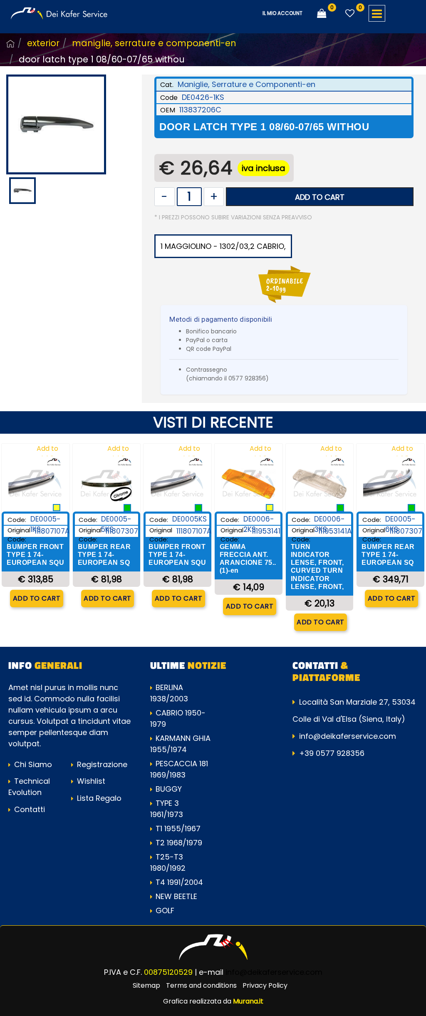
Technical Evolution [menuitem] (29, 786)
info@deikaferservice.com (347, 736)
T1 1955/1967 (178, 828)
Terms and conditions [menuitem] (201, 985)
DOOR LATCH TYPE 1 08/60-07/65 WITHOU (102, 59)
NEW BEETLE (176, 896)
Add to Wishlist (47, 453)
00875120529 (168, 972)
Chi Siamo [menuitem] (32, 764)
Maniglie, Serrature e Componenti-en (154, 43)
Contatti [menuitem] (28, 809)
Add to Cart (319, 197)
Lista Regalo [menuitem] (98, 798)
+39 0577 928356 (331, 753)
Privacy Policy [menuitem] (265, 985)
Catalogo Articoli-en (10, 44)
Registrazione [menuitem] (101, 764)
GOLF (165, 910)
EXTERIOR (43, 43)
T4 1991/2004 (179, 882)
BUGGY (169, 789)
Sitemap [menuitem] (146, 985)
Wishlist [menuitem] (90, 781)
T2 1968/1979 (179, 842)
